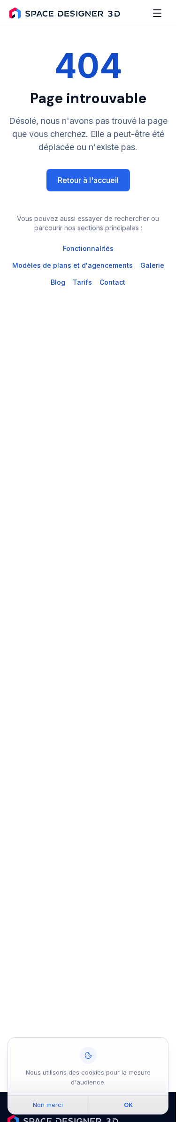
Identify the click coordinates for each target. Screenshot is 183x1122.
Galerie (152, 265)
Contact (112, 282)
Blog (58, 282)
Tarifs (82, 282)
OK (128, 1104)
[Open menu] (157, 13)
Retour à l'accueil (88, 180)
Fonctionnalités (88, 248)
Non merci (48, 1104)
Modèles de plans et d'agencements (72, 265)
